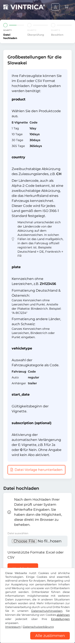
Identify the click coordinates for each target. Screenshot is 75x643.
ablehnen (63, 614)
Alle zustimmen (50, 635)
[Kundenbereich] (55, 6)
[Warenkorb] (66, 7)
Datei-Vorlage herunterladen (38, 470)
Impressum (13, 626)
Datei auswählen (18, 533)
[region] (37, 640)
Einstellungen (60, 619)
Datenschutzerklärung (38, 626)
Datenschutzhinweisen (46, 610)
